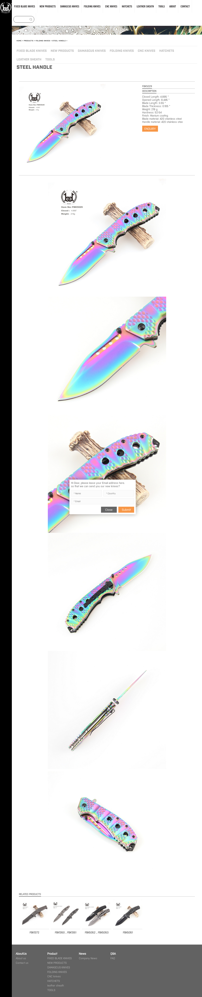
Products (28, 41)
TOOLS (50, 59)
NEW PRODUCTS (62, 50)
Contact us (22, 962)
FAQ (112, 958)
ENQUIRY (150, 128)
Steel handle (59, 41)
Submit (126, 509)
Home (19, 41)
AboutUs (21, 953)
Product (52, 953)
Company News (88, 958)
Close (109, 509)
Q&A (113, 953)
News (82, 953)
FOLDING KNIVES (43, 41)
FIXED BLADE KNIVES (32, 50)
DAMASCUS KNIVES (92, 50)
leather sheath (29, 59)
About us (21, 958)
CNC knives (146, 50)
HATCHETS (166, 50)
